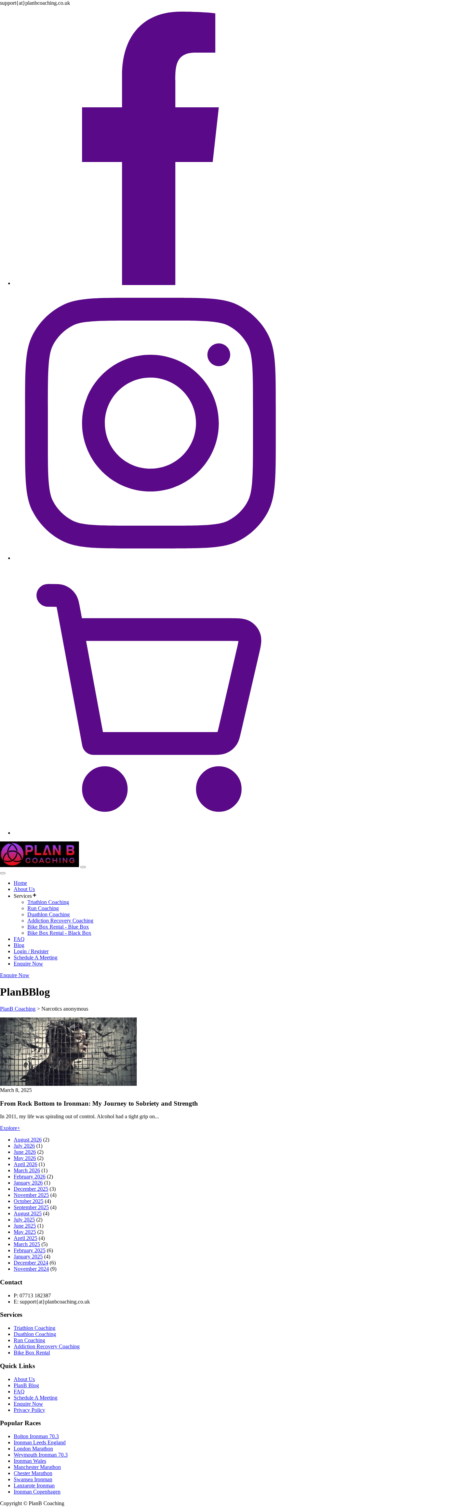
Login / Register (31, 951)
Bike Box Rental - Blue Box (58, 927)
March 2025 (27, 1244)
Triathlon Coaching (48, 902)
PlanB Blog (26, 1385)
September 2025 (31, 1207)
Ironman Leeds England (40, 1442)
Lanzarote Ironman (34, 1485)
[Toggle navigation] (83, 867)
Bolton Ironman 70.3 (36, 1436)
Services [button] (23, 896)
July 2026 (24, 1146)
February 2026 (29, 1176)
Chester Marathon (33, 1473)
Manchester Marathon (37, 1467)
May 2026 (25, 1158)
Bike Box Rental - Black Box (59, 933)
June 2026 (25, 1152)
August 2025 (28, 1213)
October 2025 (28, 1201)
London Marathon (33, 1449)
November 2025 (31, 1195)
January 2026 (28, 1183)
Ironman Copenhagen (37, 1492)
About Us (24, 889)
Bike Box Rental (32, 1352)
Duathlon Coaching (48, 914)
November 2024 (31, 1269)
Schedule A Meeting (35, 957)
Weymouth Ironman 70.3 (41, 1455)
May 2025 (25, 1232)
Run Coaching (43, 908)
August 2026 (28, 1140)
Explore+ (10, 1128)
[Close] (2, 873)
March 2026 (27, 1170)
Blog (19, 945)
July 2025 (24, 1220)
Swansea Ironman (33, 1479)
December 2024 (31, 1263)
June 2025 (25, 1226)
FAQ (19, 939)
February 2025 (29, 1250)
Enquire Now (28, 964)
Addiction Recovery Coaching (60, 920)
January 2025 (28, 1256)
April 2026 (25, 1164)
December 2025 (31, 1189)
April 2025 (25, 1238)
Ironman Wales (30, 1461)
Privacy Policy (29, 1410)
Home (20, 883)
